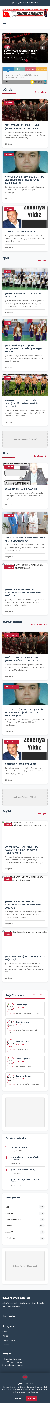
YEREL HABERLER (8, 1340)
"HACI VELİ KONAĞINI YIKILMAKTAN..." (24, 1084)
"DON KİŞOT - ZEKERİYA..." (21, 1050)
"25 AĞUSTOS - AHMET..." (21, 1067)
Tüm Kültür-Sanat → (39, 624)
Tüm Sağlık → (42, 814)
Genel (4, 1331)
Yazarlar (5, 1344)
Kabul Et (31, 1398)
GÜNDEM (5, 1336)
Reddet (18, 1398)
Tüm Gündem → (41, 92)
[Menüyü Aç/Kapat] (4, 24)
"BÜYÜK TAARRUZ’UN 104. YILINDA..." (24, 1013)
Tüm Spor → (42, 260)
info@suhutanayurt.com (12, 1365)
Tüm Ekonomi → (41, 456)
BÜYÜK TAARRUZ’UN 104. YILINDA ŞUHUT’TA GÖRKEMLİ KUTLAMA (20, 52)
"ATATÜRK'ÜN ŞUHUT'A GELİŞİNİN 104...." (23, 1031)
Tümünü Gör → (39, 995)
